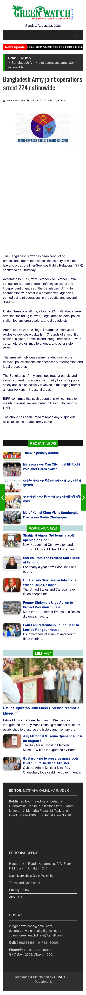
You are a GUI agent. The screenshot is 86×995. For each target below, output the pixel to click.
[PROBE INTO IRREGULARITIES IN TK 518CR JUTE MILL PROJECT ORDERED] (83, 497)
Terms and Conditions (24, 882)
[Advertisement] (43, 201)
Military (26, 58)
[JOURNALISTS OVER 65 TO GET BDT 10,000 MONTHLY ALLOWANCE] (2, 497)
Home (12, 58)
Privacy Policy (19, 889)
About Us (15, 897)
